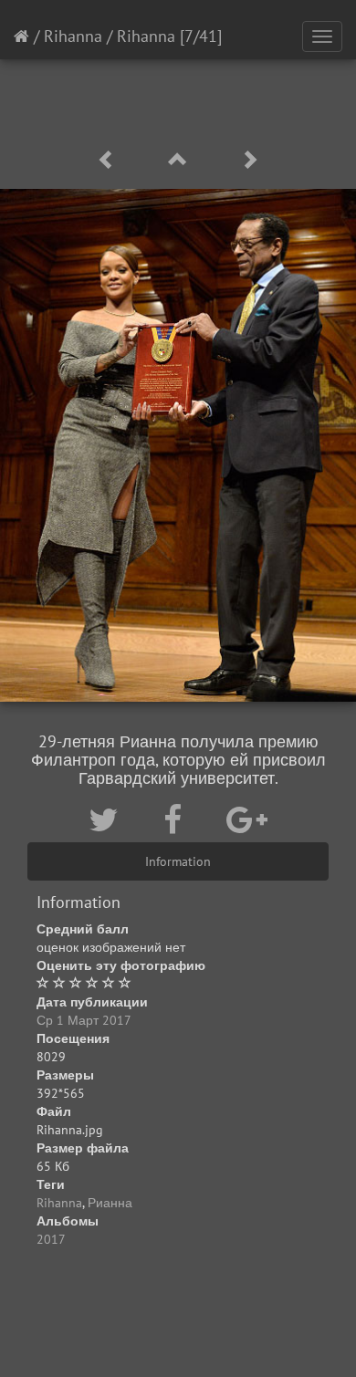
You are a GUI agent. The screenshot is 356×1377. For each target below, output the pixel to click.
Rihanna (73, 36)
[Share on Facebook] (176, 819)
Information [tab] (178, 861)
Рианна (110, 1202)
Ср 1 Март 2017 (84, 1020)
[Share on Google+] (247, 819)
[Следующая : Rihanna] (249, 160)
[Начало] (21, 36)
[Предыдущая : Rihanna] (109, 160)
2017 (51, 1239)
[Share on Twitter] (107, 819)
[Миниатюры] (180, 160)
